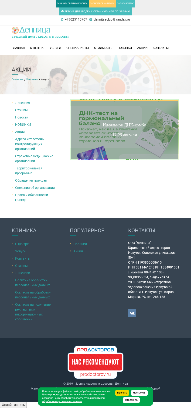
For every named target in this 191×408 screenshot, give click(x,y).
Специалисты (77, 48)
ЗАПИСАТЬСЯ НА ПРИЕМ (102, 3)
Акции (142, 48)
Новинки (80, 244)
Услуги (55, 48)
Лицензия (22, 103)
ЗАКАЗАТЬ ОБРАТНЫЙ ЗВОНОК (72, 3)
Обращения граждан (31, 180)
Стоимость (103, 48)
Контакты (161, 48)
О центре (37, 48)
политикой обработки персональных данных (73, 400)
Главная (18, 48)
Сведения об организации (35, 188)
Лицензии (22, 273)
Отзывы (21, 110)
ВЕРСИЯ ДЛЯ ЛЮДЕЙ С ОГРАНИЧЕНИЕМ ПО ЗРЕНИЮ (97, 11)
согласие (48, 398)
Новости (21, 117)
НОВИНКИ (125, 48)
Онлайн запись (13, 405)
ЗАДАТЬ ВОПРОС (125, 3)
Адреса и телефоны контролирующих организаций (29, 144)
